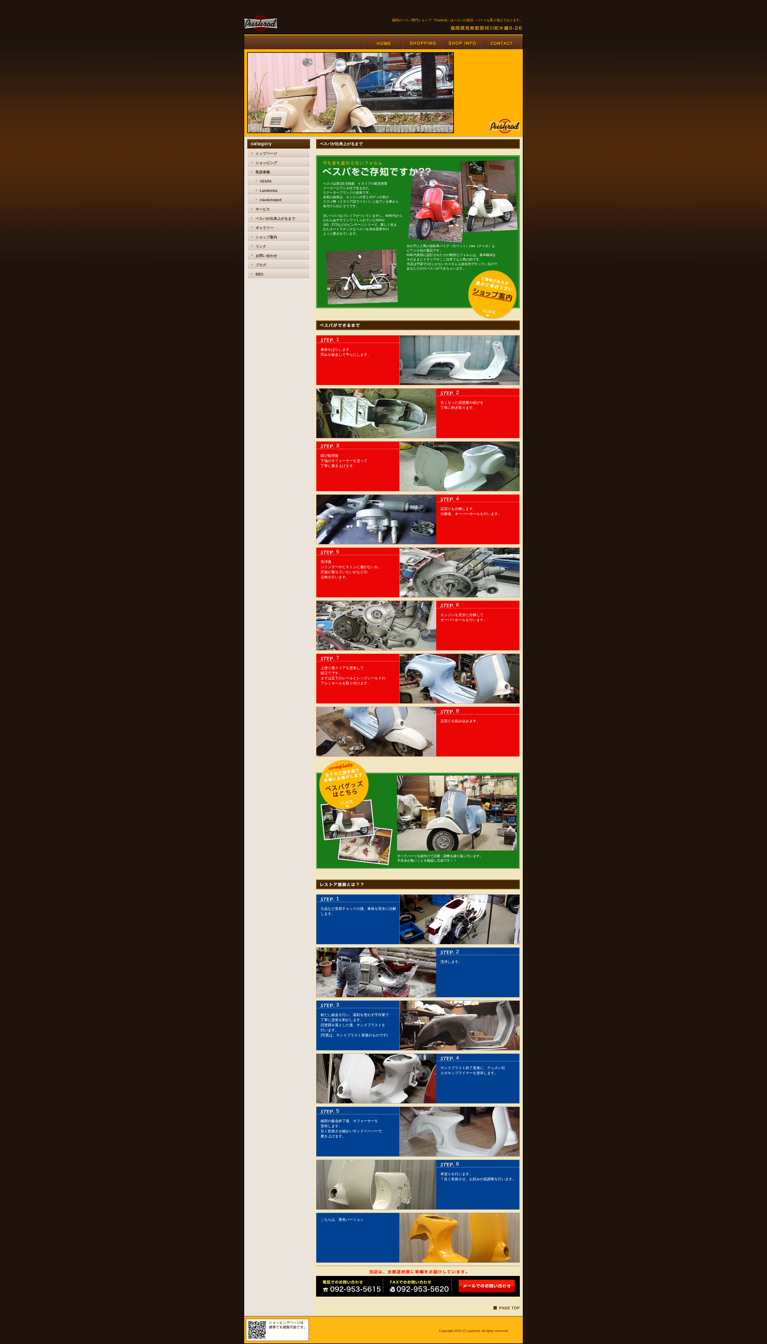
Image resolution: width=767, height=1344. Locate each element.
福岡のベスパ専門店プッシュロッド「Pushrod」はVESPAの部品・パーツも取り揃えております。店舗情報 (461, 43)
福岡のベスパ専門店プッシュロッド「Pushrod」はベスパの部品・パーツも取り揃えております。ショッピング (422, 43)
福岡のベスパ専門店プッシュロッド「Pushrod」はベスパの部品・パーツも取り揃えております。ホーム (383, 43)
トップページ (266, 153)
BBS (259, 274)
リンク (261, 246)
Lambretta (268, 191)
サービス (263, 209)
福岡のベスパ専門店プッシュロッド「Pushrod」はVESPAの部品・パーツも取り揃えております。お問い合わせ (501, 43)
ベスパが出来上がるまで (275, 218)
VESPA (266, 181)
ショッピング (266, 163)
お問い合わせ (266, 256)
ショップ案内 (266, 237)
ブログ (261, 265)
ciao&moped (270, 200)
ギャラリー (265, 228)
